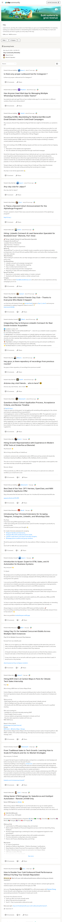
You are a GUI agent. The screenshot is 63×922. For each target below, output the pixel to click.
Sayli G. (6, 217)
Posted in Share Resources (10, 510)
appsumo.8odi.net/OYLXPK (11, 498)
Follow (4, 40)
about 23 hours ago (29, 379)
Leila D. (44, 303)
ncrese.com (29, 763)
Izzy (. (9, 217)
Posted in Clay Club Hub (10, 183)
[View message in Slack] (36, 70)
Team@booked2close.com (23, 279)
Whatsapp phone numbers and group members (19, 538)
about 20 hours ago (27, 357)
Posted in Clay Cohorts (9, 202)
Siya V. (40, 303)
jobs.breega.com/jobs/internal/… (13, 725)
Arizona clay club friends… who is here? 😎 (23, 383)
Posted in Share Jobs (9, 229)
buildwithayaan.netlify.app (22, 615)
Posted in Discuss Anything (10, 70)
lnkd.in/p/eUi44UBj (9, 307)
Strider (20, 802)
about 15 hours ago (27, 202)
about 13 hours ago (29, 183)
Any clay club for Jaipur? (15, 187)
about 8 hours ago (31, 89)
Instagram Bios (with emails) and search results (19, 534)
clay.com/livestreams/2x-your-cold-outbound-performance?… (30, 906)
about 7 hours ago (30, 70)
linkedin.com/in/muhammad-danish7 (14, 780)
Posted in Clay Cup (8, 357)
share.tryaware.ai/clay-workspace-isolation (16, 663)
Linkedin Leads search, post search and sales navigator (21, 536)
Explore (14, 40)
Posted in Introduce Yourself (11, 319)
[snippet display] (58, 63)
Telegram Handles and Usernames (15, 533)
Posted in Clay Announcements (11, 868)
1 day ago (25, 439)
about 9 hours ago (29, 113)
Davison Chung (51, 889)
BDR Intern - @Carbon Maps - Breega (14, 729)
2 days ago (32, 746)
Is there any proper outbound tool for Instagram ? (25, 74)
